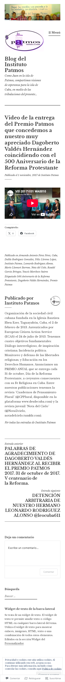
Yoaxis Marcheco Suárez (35, 271)
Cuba (54, 255)
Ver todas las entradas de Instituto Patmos (30, 422)
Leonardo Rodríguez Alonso (38, 263)
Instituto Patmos (50, 175)
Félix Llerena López (45, 259)
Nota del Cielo (38, 267)
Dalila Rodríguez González (19, 259)
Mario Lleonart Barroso (17, 267)
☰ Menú (54, 32)
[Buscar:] (20, 596)
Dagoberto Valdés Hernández (33, 280)
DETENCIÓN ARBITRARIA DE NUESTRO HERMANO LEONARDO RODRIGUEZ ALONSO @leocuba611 (32, 503)
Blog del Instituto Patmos (16, 64)
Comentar (48, 571)
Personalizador (14, 643)
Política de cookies (52, 669)
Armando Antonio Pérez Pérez (34, 255)
